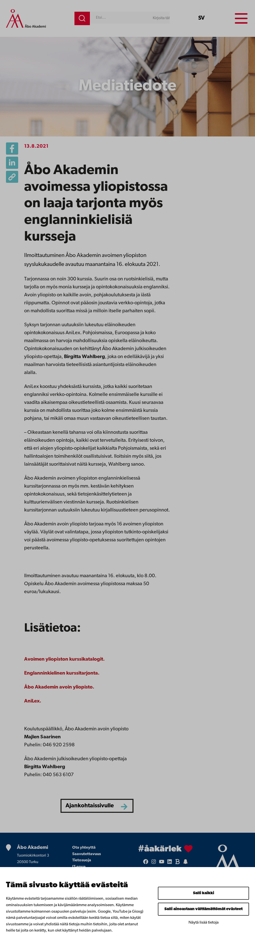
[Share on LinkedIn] (12, 163)
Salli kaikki (203, 893)
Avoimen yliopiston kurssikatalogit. (64, 659)
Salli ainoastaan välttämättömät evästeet (203, 909)
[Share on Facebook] (12, 148)
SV (201, 18)
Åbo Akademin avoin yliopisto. (59, 687)
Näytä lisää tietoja (204, 923)
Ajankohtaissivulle (89, 806)
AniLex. (32, 701)
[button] (12, 177)
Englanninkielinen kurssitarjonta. (62, 673)
